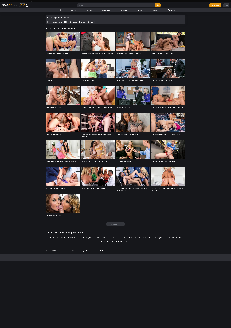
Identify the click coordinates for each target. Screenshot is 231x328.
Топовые (89, 10)
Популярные (106, 10)
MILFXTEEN (6, 1)
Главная (60, 10)
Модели (154, 10)
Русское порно (17, 1)
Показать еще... (115, 224)
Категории (124, 10)
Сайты (140, 10)
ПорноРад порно (28, 1)
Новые (73, 10)
